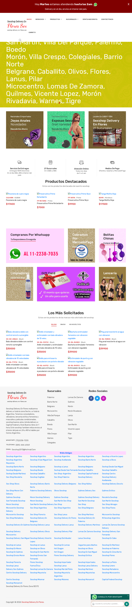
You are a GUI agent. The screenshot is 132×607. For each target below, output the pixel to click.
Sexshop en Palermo (110, 548)
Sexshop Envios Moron (15, 555)
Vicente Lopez (74, 429)
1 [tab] (59, 103)
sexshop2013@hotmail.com (24, 450)
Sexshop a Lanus (61, 467)
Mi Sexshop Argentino (111, 518)
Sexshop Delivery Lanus (40, 525)
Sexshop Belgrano (37, 467)
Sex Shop (58, 504)
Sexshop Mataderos (110, 569)
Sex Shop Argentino (62, 508)
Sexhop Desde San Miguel (112, 467)
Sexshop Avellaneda (62, 460)
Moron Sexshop (36, 501)
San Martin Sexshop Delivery (42, 504)
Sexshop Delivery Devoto (112, 484)
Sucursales (71, 19)
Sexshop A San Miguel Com (41, 460)
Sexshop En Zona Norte (112, 552)
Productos (55, 19)
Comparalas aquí (111, 243)
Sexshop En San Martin (39, 552)
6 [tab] (70, 102)
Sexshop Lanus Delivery (88, 566)
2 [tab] (61, 102)
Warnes (50, 438)
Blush (54, 324)
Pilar (70, 434)
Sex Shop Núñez (85, 484)
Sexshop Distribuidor (62, 538)
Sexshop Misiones (61, 579)
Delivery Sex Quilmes (14, 569)
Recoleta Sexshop (109, 497)
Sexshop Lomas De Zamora (41, 569)
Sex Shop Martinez (86, 514)
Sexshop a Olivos (109, 460)
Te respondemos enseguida (23, 239)
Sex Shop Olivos (12, 484)
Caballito (51, 420)
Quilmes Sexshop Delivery (88, 497)
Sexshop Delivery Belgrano (65, 484)
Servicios (39, 19)
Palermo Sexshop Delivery (41, 491)
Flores (49, 429)
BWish (62, 324)
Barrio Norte (52, 402)
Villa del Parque (53, 415)
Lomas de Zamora (75, 397)
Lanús (70, 415)
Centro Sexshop (13, 579)
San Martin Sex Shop (62, 501)
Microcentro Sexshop (15, 514)
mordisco (108, 198)
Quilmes (71, 402)
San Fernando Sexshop (15, 501)
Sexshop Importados (86, 562)
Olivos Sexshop (60, 491)
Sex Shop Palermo (61, 477)
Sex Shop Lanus (60, 514)
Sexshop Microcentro (111, 573)
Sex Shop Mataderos (14, 518)
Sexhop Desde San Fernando (66, 470)
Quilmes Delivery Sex (86, 491)
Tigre (70, 438)
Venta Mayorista (90, 19)
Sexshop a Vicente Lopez (112, 456)
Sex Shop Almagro (109, 504)
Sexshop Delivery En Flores (65, 518)
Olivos (70, 420)
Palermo (50, 397)
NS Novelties (75, 324)
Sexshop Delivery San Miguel (18, 538)
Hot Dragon (59, 548)
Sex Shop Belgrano (86, 508)
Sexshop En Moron (13, 548)
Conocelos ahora (101, 133)
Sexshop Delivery (85, 477)
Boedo (50, 424)
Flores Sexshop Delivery (64, 555)
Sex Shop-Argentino (62, 474)
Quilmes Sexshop (13, 497)
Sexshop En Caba (109, 538)
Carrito (32, 32)
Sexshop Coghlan (37, 477)
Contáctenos (107, 19)
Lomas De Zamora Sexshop (89, 531)
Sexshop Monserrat (86, 579)
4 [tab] (66, 102)
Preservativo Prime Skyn (78, 200)
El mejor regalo (48, 278)
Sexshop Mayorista (38, 573)
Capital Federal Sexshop (112, 579)
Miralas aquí (109, 278)
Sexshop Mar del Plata (63, 569)
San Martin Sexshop (86, 501)
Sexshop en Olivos (37, 548)
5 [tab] (68, 102)
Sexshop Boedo (36, 470)
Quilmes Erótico (108, 491)
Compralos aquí (18, 278)
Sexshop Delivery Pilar (63, 531)
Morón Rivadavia (74, 411)
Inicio (29, 19)
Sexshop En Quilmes (14, 552)
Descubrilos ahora (19, 129)
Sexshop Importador (62, 562)
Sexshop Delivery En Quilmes (18, 525)
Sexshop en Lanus (13, 545)
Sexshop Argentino (14, 456)
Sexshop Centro (109, 474)
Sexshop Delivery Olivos (40, 531)
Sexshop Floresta (13, 562)
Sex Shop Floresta (37, 514)
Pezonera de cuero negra (16, 200)
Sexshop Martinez (85, 569)
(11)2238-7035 (22, 440)
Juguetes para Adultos (87, 545)
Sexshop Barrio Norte (87, 460)
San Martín (72, 424)
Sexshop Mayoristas (86, 573)
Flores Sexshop (36, 562)
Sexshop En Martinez (110, 545)
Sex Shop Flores (108, 508)
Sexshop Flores (108, 555)
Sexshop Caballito (85, 470)
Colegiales (51, 443)
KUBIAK (17, 198)
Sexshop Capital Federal (88, 474)
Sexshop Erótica (85, 555)
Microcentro (52, 411)
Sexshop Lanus (12, 566)
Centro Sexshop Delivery (16, 573)
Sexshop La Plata (109, 562)
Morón (70, 406)
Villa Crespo (52, 434)
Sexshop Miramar (37, 579)
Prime (50, 201)
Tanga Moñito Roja (106, 200)
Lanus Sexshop (84, 538)
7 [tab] (72, 102)
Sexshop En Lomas (62, 545)
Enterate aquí (78, 247)
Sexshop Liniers (108, 566)
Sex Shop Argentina (38, 508)
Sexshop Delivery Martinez (89, 525)
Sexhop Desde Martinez (16, 474)
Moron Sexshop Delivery (40, 497)
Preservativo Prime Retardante (50, 203)
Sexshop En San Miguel (87, 552)
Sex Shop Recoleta (14, 477)
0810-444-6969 (23, 445)
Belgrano (51, 406)
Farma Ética (35, 566)
